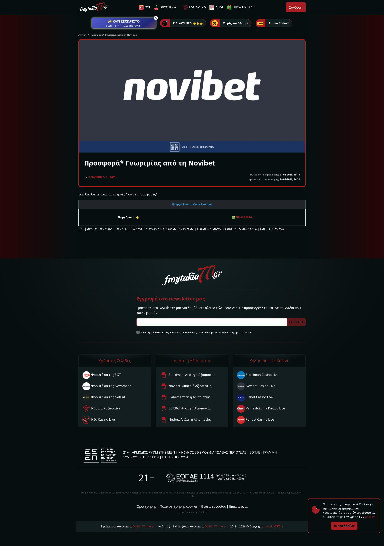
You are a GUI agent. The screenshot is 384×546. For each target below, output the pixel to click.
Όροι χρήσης (146, 506)
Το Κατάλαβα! (344, 526)
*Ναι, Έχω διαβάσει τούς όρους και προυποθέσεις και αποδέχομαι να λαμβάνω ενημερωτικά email (196, 332)
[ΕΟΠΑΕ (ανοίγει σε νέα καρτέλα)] (206, 478)
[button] (124, 23)
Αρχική (82, 35)
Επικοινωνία (238, 506)
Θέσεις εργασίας (213, 506)
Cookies (370, 517)
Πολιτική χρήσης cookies (179, 506)
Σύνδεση (295, 7)
